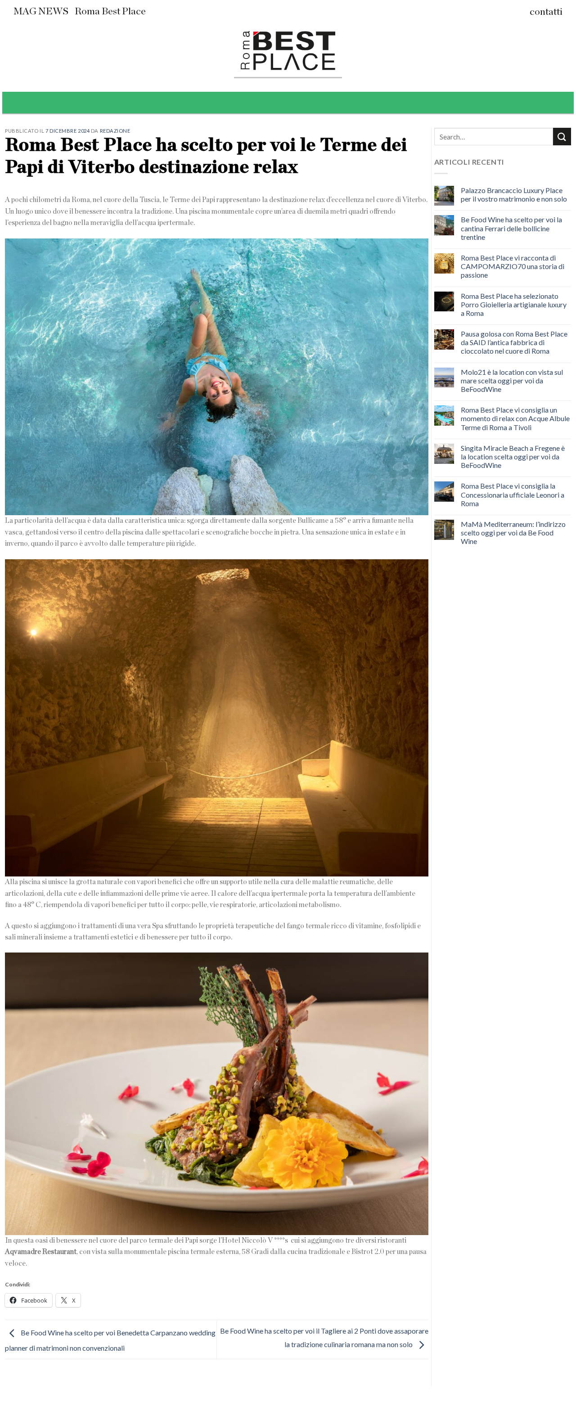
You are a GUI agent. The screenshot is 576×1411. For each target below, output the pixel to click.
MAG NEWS (41, 11)
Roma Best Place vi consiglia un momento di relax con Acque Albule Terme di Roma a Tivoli (515, 418)
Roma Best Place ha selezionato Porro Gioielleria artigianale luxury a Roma (514, 304)
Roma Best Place (110, 11)
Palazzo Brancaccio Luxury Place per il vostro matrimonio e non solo (514, 194)
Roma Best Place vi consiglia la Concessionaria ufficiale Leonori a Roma (512, 494)
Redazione (115, 131)
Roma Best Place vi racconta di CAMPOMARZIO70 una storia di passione (512, 266)
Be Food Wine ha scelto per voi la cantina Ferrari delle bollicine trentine (511, 228)
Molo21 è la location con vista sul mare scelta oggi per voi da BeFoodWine (512, 380)
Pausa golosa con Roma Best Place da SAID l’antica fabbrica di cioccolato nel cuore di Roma (514, 342)
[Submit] (562, 136)
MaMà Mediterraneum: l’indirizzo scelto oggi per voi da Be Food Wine (513, 532)
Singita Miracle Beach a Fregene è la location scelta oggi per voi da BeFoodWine (513, 456)
